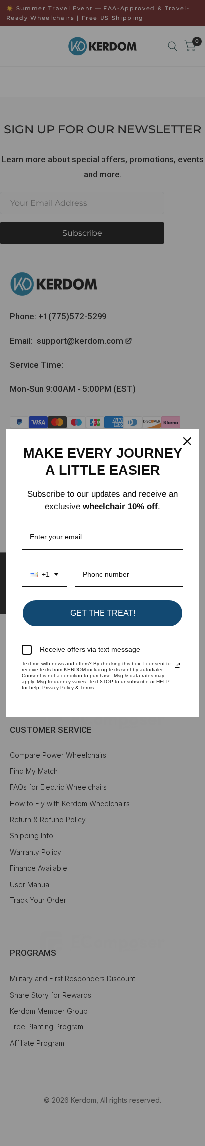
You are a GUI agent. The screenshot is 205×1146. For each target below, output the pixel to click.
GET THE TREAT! (102, 613)
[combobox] (44, 575)
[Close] (187, 441)
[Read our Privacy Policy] (177, 665)
